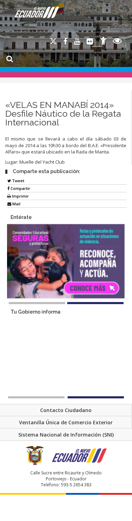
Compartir (20, 188)
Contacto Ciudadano (66, 410)
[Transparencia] (117, 42)
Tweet (17, 180)
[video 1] (36, 397)
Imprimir (20, 196)
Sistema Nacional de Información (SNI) (66, 434)
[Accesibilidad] (103, 42)
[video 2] (96, 397)
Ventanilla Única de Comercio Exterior (66, 422)
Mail (15, 203)
